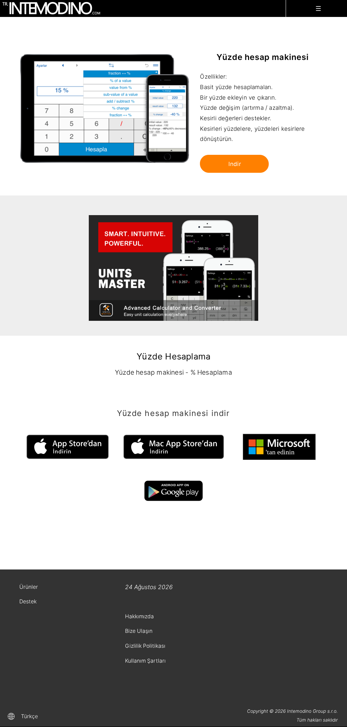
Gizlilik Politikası (145, 646)
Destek (28, 601)
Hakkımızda (139, 616)
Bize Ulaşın (138, 631)
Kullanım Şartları (145, 661)
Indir (234, 164)
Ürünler (28, 587)
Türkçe (29, 716)
